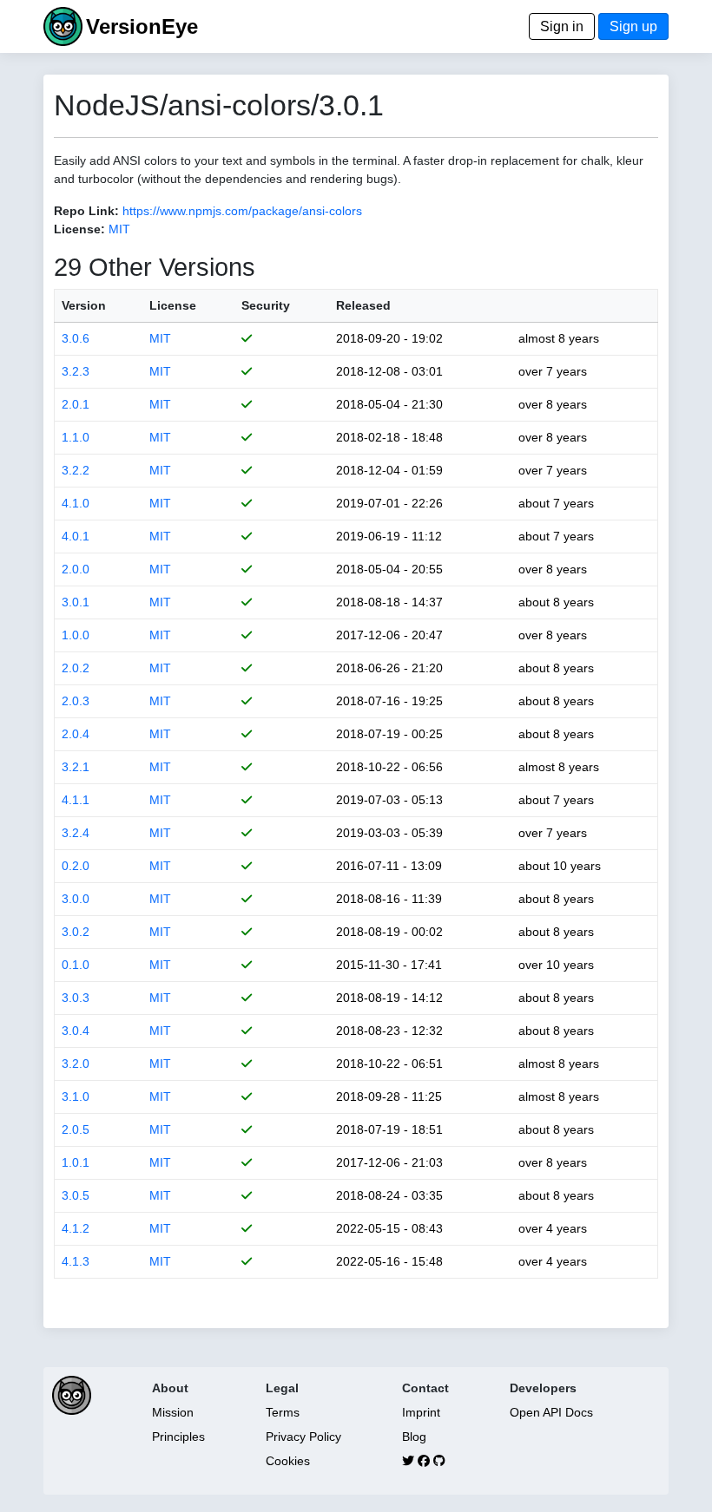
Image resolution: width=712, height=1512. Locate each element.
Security (265, 305)
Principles (178, 1436)
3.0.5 (75, 1195)
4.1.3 (75, 1261)
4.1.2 (75, 1228)
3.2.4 (75, 833)
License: (79, 229)
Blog (414, 1436)
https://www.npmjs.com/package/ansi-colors (242, 211)
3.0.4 (75, 1030)
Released (363, 305)
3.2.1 (75, 767)
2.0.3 (75, 701)
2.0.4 (75, 734)
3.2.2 (75, 470)
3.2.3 (75, 371)
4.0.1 (75, 536)
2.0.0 (75, 569)
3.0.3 (75, 998)
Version (84, 305)
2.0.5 (75, 1129)
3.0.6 (75, 338)
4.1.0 (75, 503)
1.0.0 (75, 635)
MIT (119, 229)
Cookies (288, 1461)
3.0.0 (75, 899)
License (172, 305)
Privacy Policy (303, 1436)
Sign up (633, 26)
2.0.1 (75, 404)
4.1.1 (75, 800)
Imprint (421, 1412)
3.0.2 (75, 932)
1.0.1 (75, 1162)
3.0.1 (75, 602)
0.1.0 (75, 965)
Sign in (561, 26)
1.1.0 (75, 437)
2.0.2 (75, 668)
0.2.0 (75, 866)
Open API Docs (551, 1412)
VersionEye (142, 26)
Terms (283, 1412)
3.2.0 (75, 1063)
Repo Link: (86, 211)
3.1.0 (75, 1096)
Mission (173, 1412)
